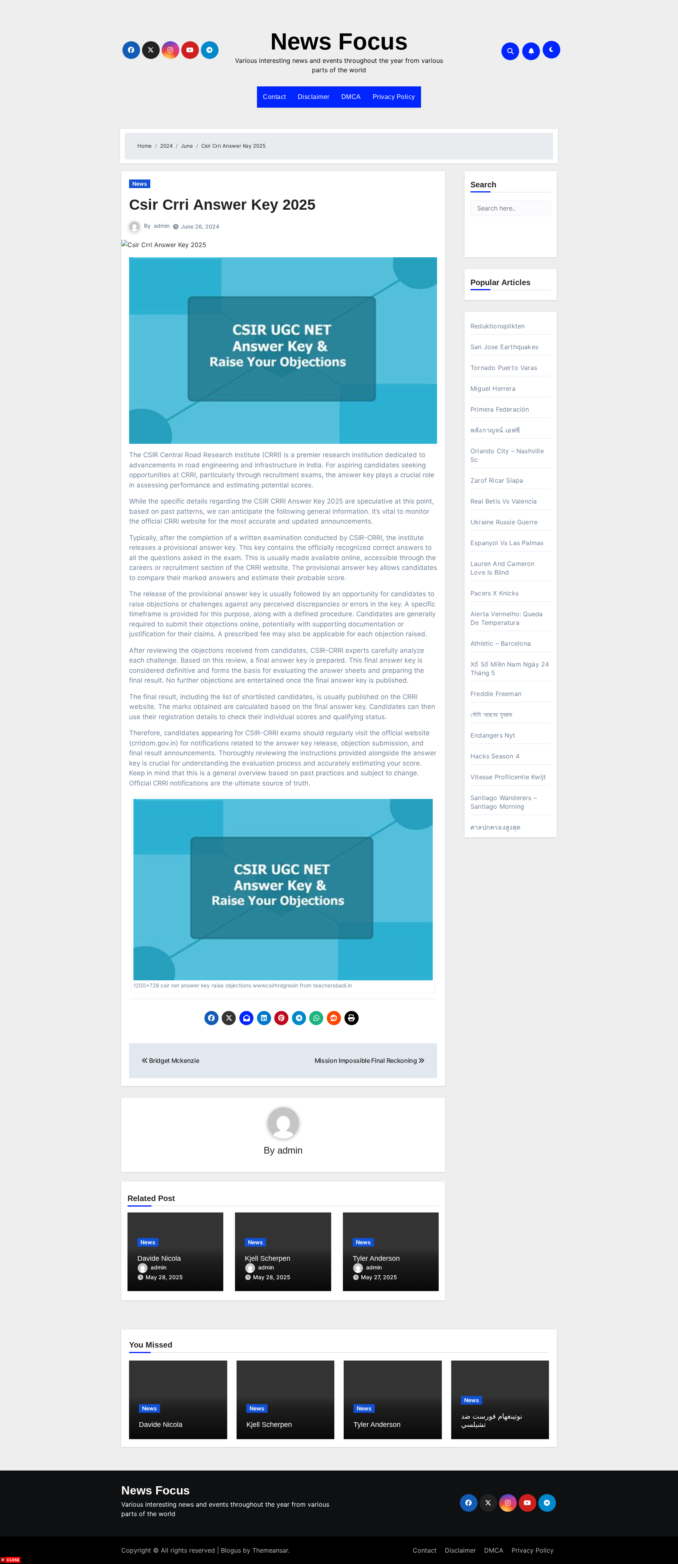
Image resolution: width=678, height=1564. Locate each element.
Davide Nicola (159, 1258)
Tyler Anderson (376, 1258)
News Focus (339, 41)
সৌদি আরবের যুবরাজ (491, 714)
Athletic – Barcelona (500, 643)
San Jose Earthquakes (504, 347)
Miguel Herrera (493, 388)
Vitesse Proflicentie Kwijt (508, 777)
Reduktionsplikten (497, 326)
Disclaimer (314, 96)
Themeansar (270, 1550)
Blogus (231, 1550)
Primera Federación (499, 409)
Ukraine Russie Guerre (504, 522)
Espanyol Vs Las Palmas (506, 543)
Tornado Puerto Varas (503, 368)
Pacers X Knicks (494, 593)
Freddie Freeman (495, 694)
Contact (274, 96)
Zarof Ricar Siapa (496, 480)
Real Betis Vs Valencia (503, 501)
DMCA (351, 96)
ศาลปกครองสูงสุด (495, 827)
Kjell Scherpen (267, 1258)
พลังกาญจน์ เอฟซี (495, 430)
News (139, 183)
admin (162, 225)
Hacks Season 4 (494, 756)
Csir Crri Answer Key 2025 (222, 204)
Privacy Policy (394, 96)
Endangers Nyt (493, 735)
